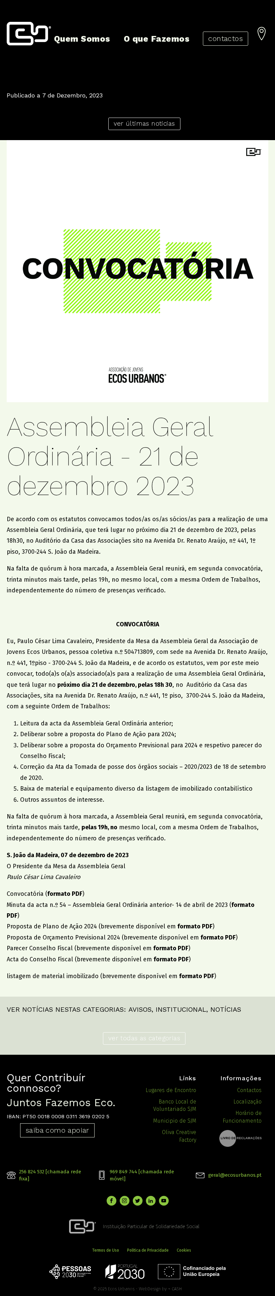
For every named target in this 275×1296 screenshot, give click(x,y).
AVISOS (140, 1009)
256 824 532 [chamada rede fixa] (50, 1175)
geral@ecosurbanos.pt (235, 1175)
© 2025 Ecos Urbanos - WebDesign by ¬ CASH (137, 1288)
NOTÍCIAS (225, 1009)
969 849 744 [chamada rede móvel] (142, 1175)
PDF (207, 926)
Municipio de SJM (174, 1121)
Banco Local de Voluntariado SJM (174, 1105)
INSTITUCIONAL (181, 1009)
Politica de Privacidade (148, 1250)
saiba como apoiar (57, 1130)
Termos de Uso (105, 1250)
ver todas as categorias (144, 1038)
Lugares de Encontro (171, 1090)
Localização (247, 1101)
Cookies (184, 1250)
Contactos (249, 1090)
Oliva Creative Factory (179, 1136)
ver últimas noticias (144, 123)
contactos (225, 38)
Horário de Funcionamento (242, 1117)
